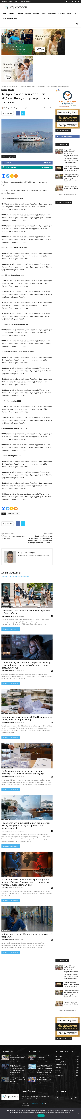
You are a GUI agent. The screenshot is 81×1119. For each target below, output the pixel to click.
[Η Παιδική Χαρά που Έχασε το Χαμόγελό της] (32, 1079)
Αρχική (3, 87)
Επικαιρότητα (5, 713)
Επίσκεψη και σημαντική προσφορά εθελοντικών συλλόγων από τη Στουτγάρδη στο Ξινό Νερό (71, 178)
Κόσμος (4, 876)
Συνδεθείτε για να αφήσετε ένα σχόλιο (15, 576)
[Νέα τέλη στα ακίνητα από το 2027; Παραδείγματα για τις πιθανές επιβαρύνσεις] (27, 701)
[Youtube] (78, 1)
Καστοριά (23, 87)
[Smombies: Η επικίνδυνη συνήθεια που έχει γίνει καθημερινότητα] (27, 595)
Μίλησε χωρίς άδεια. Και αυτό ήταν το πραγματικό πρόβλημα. (17, 1079)
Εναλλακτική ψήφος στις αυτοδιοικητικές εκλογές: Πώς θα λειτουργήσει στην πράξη (22, 772)
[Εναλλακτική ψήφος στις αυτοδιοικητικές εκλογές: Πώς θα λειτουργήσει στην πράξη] (27, 755)
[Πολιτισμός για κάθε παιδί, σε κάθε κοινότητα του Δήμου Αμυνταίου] (59, 168)
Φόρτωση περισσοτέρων (66, 194)
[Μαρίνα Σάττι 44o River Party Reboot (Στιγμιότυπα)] (32, 1057)
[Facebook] (66, 1)
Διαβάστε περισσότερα (10, 629)
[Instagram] (69, 1)
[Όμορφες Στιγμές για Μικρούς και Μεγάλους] (59, 188)
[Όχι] (78, 1113)
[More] (16, 176)
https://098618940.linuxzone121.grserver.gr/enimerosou (33, 555)
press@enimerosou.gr (36, 1103)
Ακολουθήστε (46, 167)
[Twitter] (72, 1)
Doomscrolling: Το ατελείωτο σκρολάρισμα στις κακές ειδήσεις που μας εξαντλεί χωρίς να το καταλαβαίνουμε (25, 665)
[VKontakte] (76, 1098)
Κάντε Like (47, 163)
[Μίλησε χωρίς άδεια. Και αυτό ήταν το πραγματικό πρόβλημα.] (27, 919)
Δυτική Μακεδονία (12, 87)
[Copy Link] (12, 176)
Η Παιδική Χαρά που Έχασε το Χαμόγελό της (44, 1078)
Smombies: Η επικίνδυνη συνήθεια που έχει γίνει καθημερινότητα (17, 1057)
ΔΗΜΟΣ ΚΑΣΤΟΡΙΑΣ (13, 513)
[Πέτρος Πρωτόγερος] (2, 108)
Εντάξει (41, 1116)
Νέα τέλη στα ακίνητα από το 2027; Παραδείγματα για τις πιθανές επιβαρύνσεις (26, 718)
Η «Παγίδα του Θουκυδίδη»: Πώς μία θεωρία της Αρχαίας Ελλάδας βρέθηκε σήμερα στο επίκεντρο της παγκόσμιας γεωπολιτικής (26, 882)
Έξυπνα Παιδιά (6, 607)
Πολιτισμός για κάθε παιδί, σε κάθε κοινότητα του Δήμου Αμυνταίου (71, 168)
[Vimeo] (75, 1)
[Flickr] (67, 1098)
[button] (77, 23)
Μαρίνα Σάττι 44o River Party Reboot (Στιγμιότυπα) (44, 1057)
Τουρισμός (11, 89)
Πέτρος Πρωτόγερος (12, 108)
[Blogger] (57, 1098)
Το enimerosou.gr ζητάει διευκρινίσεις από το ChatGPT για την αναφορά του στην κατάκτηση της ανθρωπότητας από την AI (44, 1068)
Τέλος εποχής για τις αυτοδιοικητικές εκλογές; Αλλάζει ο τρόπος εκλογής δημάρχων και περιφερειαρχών (25, 825)
